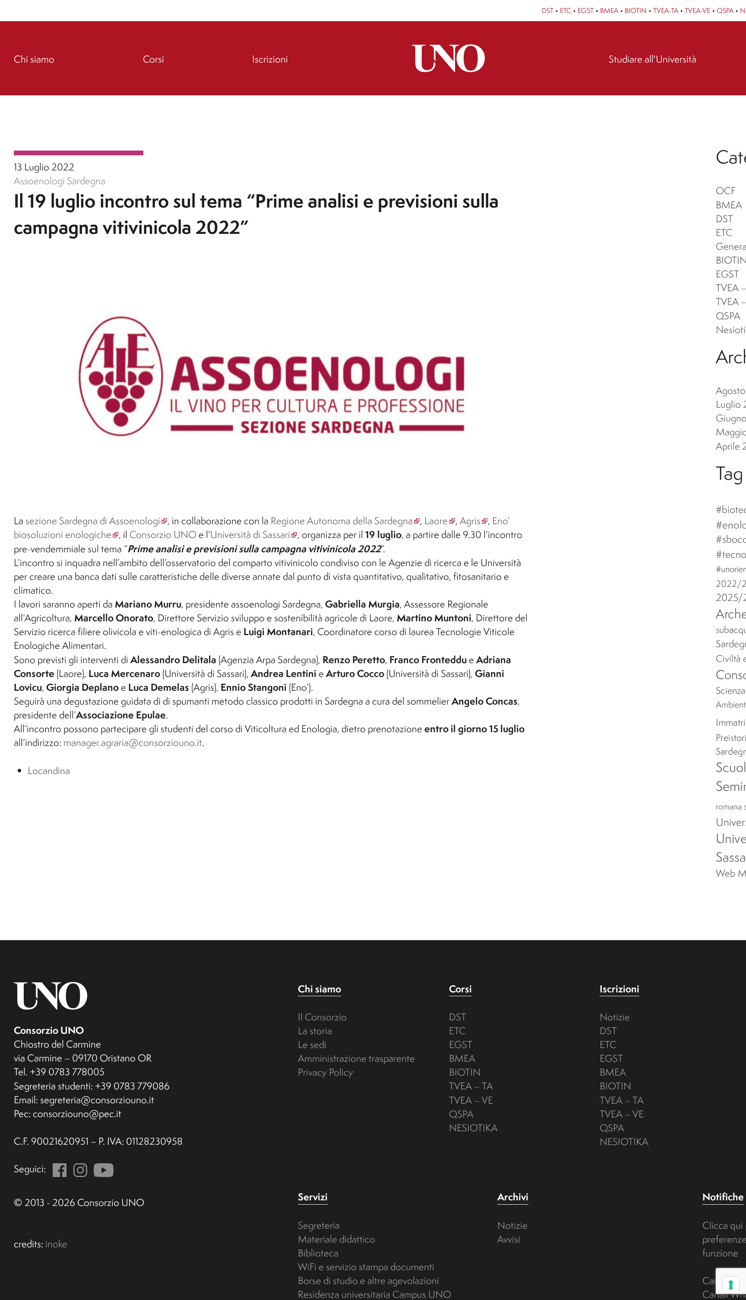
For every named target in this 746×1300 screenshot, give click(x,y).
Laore (436, 520)
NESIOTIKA (473, 1127)
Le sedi (312, 1044)
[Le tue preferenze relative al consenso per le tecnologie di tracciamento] (731, 1285)
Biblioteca (318, 1252)
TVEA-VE (697, 10)
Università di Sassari (250, 534)
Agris (470, 520)
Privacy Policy (325, 1072)
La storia (315, 1030)
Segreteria (319, 1225)
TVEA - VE (78, 153)
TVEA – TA (471, 1085)
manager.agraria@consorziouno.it (132, 742)
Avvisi (508, 1239)
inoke (56, 1243)
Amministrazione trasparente (356, 1058)
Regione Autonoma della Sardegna (342, 520)
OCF (726, 190)
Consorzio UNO (163, 534)
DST (547, 10)
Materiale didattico (336, 1239)
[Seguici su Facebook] (57, 1168)
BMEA (609, 10)
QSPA (725, 10)
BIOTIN (636, 10)
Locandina (49, 770)
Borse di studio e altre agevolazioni (368, 1280)
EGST (586, 10)
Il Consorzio (322, 1016)
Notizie (615, 1016)
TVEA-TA (665, 10)
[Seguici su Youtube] (101, 1168)
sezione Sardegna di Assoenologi (92, 520)
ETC (565, 10)
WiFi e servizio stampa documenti (366, 1266)
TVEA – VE (471, 1100)
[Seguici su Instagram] (78, 1168)
